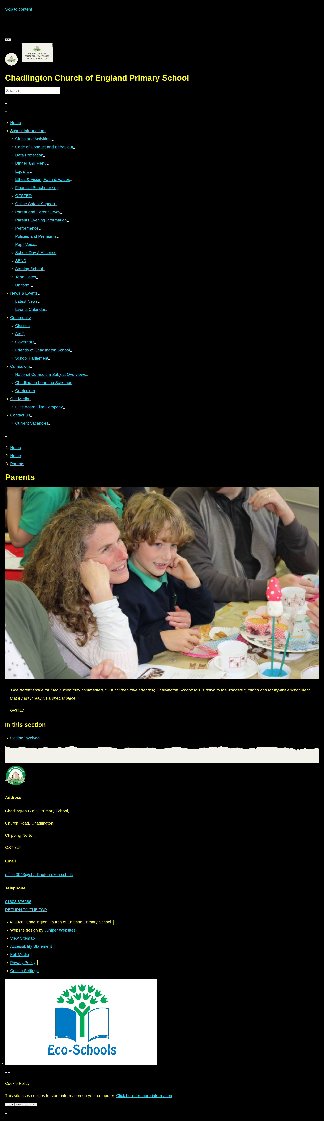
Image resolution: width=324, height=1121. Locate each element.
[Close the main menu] (6, 436)
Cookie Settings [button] (24, 970)
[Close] (6, 1113)
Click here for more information (144, 1095)
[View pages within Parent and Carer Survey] (61, 213)
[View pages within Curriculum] (31, 367)
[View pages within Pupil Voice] (36, 245)
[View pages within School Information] (45, 132)
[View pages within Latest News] (39, 302)
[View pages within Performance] (40, 229)
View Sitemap (22, 938)
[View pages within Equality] (31, 172)
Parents (17, 463)
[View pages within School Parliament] (49, 359)
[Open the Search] (6, 111)
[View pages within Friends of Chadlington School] (71, 351)
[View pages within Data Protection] (44, 156)
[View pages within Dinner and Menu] (48, 164)
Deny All (33, 1105)
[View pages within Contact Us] (31, 416)
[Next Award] (9, 1072)
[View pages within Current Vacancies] (49, 424)
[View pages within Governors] (35, 343)
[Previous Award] (6, 1072)
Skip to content (18, 9)
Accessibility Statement (31, 946)
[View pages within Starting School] (44, 270)
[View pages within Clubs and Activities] (53, 140)
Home (15, 447)
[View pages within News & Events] (39, 294)
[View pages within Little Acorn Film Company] (64, 408)
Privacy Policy (22, 962)
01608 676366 (18, 901)
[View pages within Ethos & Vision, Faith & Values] (71, 180)
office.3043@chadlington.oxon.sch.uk (39, 874)
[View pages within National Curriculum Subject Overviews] (87, 375)
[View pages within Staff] (24, 335)
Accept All (10, 1105)
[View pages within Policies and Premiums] (58, 237)
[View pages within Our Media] (30, 400)
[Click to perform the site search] (6, 103)
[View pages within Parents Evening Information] (68, 221)
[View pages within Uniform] (32, 286)
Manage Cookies (22, 1105)
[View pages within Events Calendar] (46, 310)
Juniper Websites (60, 930)
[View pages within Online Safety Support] (56, 205)
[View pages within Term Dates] (37, 278)
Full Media (19, 954)
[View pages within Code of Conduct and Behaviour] (74, 148)
